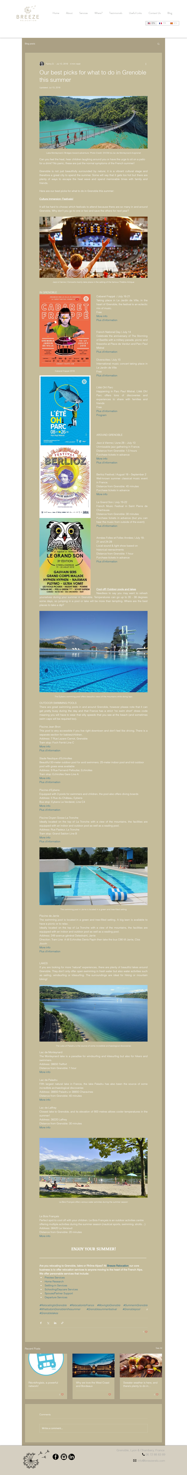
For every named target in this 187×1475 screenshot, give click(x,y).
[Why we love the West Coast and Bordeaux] (93, 1365)
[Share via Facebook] (40, 1323)
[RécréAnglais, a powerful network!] (46, 1365)
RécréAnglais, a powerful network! (43, 1384)
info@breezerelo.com (151, 1460)
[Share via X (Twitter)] (48, 1323)
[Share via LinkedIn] (55, 1323)
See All (159, 1348)
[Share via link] (62, 1323)
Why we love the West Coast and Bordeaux (92, 1384)
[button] (158, 44)
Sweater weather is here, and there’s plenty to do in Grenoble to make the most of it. (140, 1384)
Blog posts (30, 43)
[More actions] (146, 64)
